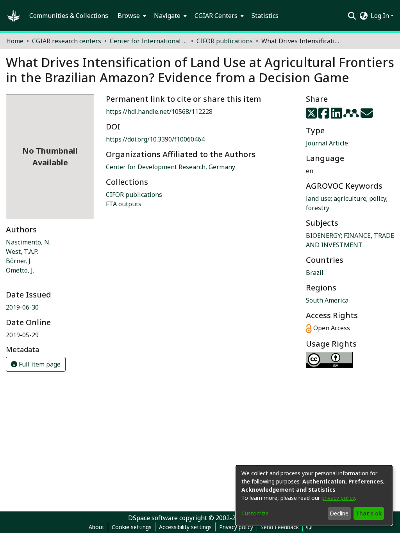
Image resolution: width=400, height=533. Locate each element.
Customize (255, 513)
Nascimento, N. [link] (28, 242)
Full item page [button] (39, 364)
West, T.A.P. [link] (22, 251)
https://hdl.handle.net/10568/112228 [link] (159, 111)
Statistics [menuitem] (265, 15)
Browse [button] (129, 15)
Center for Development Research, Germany (170, 167)
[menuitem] (131, 15)
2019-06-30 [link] (22, 307)
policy (377, 198)
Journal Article (327, 143)
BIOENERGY (323, 235)
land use (318, 198)
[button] (13, 15)
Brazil (314, 272)
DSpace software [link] (153, 518)
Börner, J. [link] (19, 261)
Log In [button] (381, 15)
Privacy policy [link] (236, 527)
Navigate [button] (167, 15)
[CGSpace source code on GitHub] (309, 526)
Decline (339, 513)
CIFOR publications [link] (224, 41)
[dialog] (314, 495)
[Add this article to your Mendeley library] (352, 115)
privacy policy (338, 497)
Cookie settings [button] (132, 527)
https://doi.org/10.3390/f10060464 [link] (155, 139)
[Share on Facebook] (324, 115)
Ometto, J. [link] (20, 270)
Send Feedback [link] (280, 527)
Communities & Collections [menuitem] (68, 15)
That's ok (368, 513)
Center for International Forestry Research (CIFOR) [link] (149, 41)
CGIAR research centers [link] (66, 41)
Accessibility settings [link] (185, 527)
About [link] (96, 527)
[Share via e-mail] (367, 115)
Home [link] (14, 41)
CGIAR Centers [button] (216, 15)
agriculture (350, 198)
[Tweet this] (312, 115)
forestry (317, 208)
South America (327, 300)
